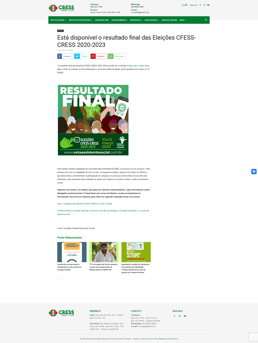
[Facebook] (200, 5)
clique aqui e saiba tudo (138, 65)
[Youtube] (208, 5)
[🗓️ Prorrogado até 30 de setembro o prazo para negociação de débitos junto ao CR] (104, 252)
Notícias (60, 31)
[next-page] (63, 277)
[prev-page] (59, 277)
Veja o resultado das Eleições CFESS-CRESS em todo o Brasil (84, 204)
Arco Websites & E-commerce (166, 339)
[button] (206, 20)
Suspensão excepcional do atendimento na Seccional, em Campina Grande (69, 267)
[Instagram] (204, 5)
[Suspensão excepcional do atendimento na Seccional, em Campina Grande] (72, 252)
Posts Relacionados (69, 237)
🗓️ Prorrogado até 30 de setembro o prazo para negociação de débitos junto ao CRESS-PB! (103, 267)
